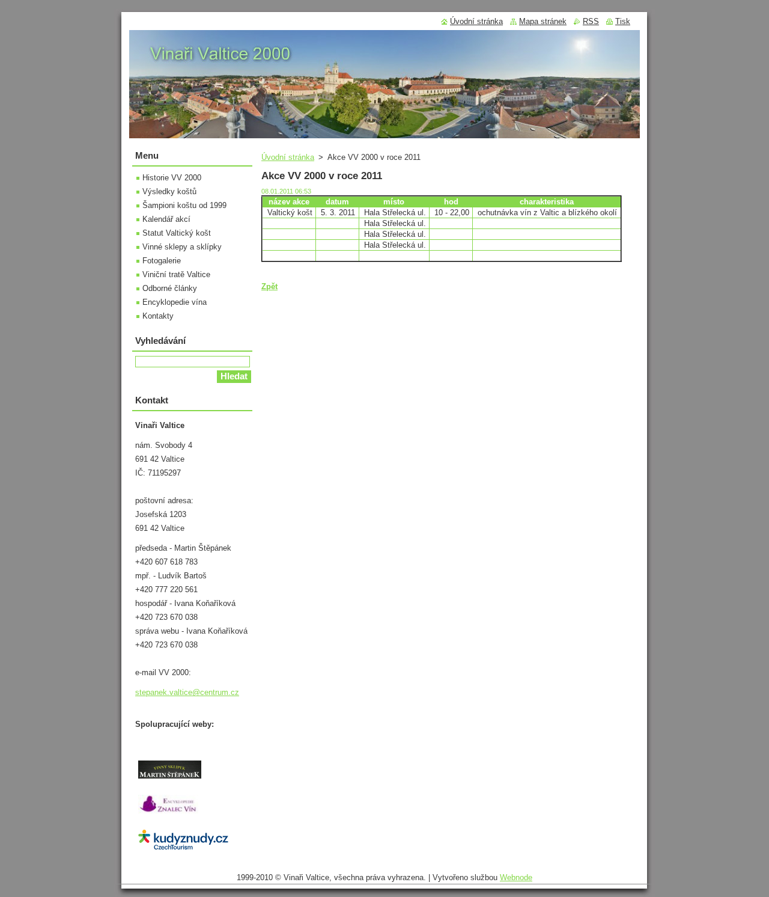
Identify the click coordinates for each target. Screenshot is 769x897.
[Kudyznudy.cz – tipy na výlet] (183, 849)
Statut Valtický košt (176, 232)
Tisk (622, 21)
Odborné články (169, 288)
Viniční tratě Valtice (176, 274)
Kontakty (158, 315)
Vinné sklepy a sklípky (182, 246)
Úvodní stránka (287, 157)
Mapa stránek (543, 21)
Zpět (269, 286)
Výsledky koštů (169, 191)
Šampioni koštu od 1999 (184, 205)
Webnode (516, 877)
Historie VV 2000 (171, 177)
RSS (591, 21)
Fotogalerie (161, 260)
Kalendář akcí (166, 219)
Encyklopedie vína (174, 302)
